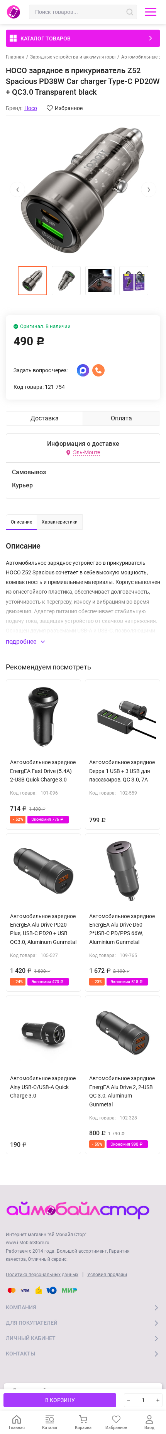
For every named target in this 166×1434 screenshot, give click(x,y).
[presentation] (17, 189)
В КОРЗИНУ (60, 1400)
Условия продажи (107, 1274)
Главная (15, 57)
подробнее (22, 641)
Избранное (69, 108)
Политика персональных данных (42, 1274)
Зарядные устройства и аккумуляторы (72, 57)
